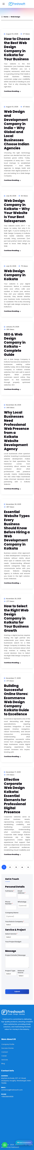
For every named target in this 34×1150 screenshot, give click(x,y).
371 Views (10, 681)
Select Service (11, 934)
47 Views (26, 107)
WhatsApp (22, 902)
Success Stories (7, 1048)
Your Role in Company (14, 922)
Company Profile (7, 1044)
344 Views (10, 408)
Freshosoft (15, 1147)
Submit (17, 991)
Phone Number (9, 903)
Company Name (11, 913)
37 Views (26, 34)
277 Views (10, 601)
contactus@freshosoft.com (12, 1090)
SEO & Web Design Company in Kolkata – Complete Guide (15, 344)
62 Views (24, 196)
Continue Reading (11, 91)
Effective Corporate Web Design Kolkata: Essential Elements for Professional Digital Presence (15, 795)
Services (4, 1060)
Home (5, 17)
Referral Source (21, 972)
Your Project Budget (13, 942)
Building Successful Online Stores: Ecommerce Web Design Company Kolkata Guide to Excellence (16, 700)
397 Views (10, 507)
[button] (5, 1145)
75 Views (24, 266)
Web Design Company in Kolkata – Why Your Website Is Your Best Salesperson (17, 210)
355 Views (10, 329)
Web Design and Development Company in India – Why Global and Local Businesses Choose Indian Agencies (16, 130)
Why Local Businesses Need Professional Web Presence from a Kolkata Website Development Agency (16, 430)
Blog (3, 1063)
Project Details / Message (15, 955)
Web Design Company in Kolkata (15, 275)
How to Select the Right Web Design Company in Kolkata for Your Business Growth (16, 618)
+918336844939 (7, 1097)
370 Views (10, 775)
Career (4, 1056)
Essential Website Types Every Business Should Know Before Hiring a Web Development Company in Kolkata (17, 530)
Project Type (10, 971)
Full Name (9, 891)
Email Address (21, 892)
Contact (4, 1052)
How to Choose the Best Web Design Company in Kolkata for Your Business (17, 49)
